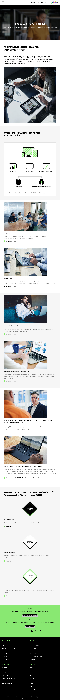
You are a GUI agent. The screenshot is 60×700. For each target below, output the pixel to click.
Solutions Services (35, 653)
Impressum (39, 697)
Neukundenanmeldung (7, 683)
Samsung (32, 689)
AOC (31, 670)
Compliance (5, 642)
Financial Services (34, 645)
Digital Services (34, 642)
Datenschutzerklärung (29, 697)
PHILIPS (32, 686)
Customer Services (7, 675)
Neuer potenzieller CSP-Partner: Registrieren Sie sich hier (23, 478)
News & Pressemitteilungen (9, 648)
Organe (4, 651)
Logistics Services (34, 651)
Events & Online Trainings (8, 678)
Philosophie (5, 653)
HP (30, 675)
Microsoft (32, 683)
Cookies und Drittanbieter (16, 697)
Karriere (4, 645)
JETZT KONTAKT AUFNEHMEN (30, 615)
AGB (8, 697)
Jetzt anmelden (30, 626)
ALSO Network (5, 667)
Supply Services (34, 662)
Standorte (4, 656)
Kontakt (33, 2)
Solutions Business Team (36, 656)
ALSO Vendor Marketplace (8, 670)
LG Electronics (33, 681)
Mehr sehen (9, 526)
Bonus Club (5, 672)
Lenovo (32, 678)
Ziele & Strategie (6, 659)
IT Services (33, 648)
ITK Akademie (5, 681)
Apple (31, 667)
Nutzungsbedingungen (48, 697)
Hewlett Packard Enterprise (37, 672)
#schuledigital (33, 659)
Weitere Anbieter (34, 691)
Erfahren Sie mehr (11, 241)
